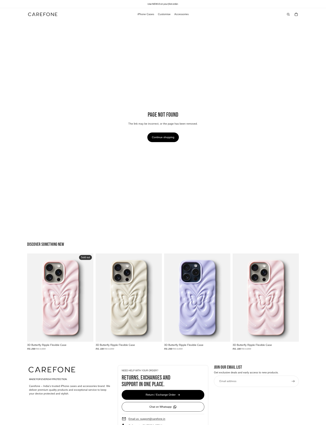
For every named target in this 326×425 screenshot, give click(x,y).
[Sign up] (293, 381)
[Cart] (296, 14)
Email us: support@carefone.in (146, 418)
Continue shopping (163, 137)
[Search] (288, 14)
